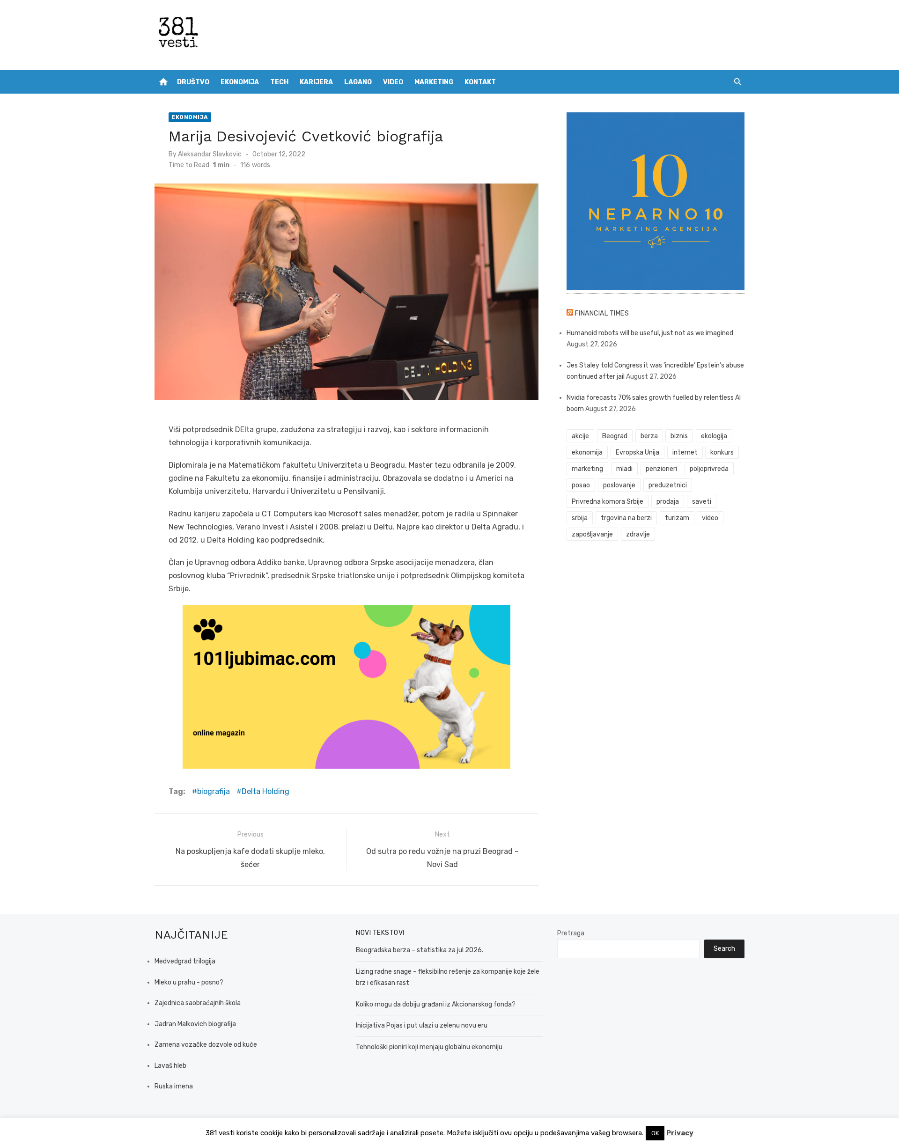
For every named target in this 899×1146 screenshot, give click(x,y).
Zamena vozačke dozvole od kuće (206, 1045)
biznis (679, 436)
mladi (624, 469)
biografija (213, 791)
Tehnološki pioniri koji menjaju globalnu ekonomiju (429, 1047)
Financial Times (602, 313)
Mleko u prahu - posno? (189, 982)
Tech (279, 82)
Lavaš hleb (170, 1066)
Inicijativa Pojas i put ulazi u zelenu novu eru (421, 1025)
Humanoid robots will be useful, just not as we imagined (650, 333)
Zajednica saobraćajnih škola (198, 1003)
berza (649, 436)
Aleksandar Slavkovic (210, 154)
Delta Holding (265, 791)
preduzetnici (667, 485)
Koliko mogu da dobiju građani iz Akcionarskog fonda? (436, 1004)
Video (393, 82)
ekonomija (587, 452)
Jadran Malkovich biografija (195, 1024)
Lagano (358, 82)
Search (724, 949)
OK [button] (655, 1133)
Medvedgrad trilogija (185, 961)
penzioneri (661, 469)
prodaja (667, 502)
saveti (701, 502)
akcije (580, 436)
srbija (580, 518)
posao (581, 485)
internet (685, 452)
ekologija (714, 436)
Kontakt (480, 82)
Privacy (679, 1133)
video (710, 518)
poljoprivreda (709, 469)
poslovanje (619, 485)
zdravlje (638, 534)
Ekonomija (240, 82)
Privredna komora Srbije (607, 502)
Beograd (614, 436)
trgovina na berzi (626, 518)
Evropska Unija (637, 452)
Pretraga (570, 933)
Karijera (316, 82)
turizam (677, 518)
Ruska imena (174, 1086)
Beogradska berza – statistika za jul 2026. (419, 950)
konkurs (722, 452)
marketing (587, 469)
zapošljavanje (592, 534)
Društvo (193, 82)
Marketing (433, 82)
